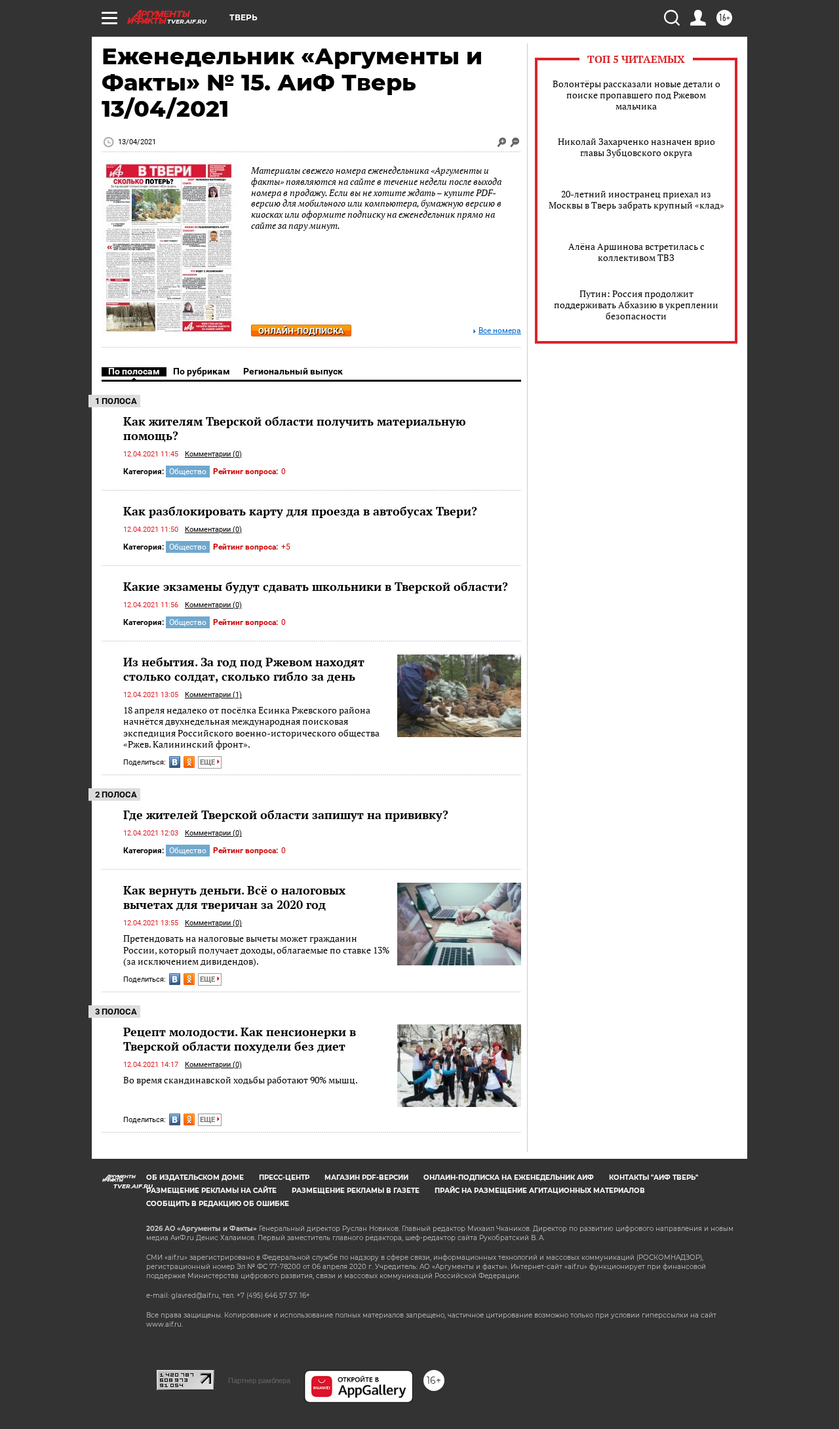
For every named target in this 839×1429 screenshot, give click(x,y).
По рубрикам (201, 371)
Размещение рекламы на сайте (211, 1190)
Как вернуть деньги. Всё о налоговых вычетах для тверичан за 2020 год (234, 897)
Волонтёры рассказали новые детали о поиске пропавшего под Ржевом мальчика (636, 94)
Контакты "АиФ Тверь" (653, 1177)
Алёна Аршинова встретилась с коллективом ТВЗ (636, 252)
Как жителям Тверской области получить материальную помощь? (294, 428)
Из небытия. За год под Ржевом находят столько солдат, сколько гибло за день (243, 669)
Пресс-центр (284, 1177)
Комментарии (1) (213, 695)
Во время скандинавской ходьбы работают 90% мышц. (240, 1079)
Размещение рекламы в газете (356, 1190)
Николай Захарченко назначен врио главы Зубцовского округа (636, 147)
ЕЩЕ (208, 762)
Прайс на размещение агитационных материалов (540, 1190)
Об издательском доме (195, 1177)
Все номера (499, 331)
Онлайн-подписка (301, 331)
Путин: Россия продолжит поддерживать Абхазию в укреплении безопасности (636, 304)
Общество (187, 471)
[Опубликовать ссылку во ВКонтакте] (174, 762)
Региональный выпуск (293, 371)
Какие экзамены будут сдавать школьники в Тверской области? (315, 586)
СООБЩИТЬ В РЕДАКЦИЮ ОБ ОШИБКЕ (217, 1203)
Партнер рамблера (259, 1380)
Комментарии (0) (213, 454)
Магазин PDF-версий (366, 1177)
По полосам (134, 371)
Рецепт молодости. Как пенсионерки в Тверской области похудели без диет (239, 1039)
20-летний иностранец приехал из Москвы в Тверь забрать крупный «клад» (636, 199)
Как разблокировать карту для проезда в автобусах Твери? (300, 511)
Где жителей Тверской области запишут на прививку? (285, 814)
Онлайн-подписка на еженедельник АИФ (508, 1177)
